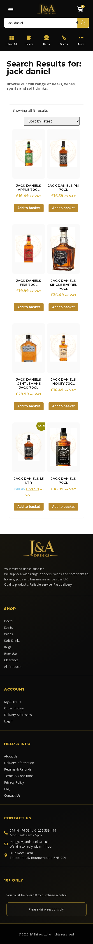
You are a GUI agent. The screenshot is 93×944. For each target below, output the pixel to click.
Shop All (12, 44)
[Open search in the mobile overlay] (46, 23)
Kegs (46, 44)
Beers (29, 44)
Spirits (64, 44)
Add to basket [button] (28, 208)
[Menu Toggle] (11, 9)
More (81, 44)
